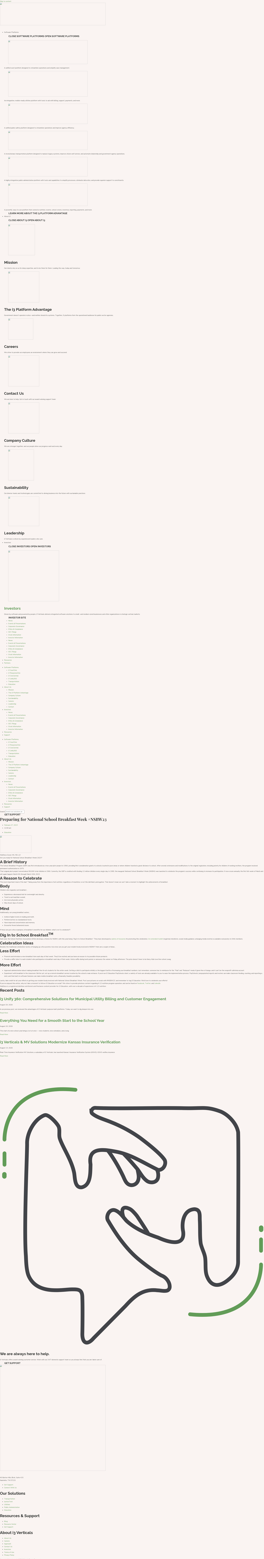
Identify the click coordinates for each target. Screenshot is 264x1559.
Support (7, 735)
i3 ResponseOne (14, 673)
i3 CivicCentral (13, 676)
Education (11, 684)
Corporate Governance (16, 626)
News (10, 621)
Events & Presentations (17, 623)
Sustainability (13, 698)
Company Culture (14, 695)
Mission (11, 690)
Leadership (12, 704)
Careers (11, 701)
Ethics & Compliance (15, 629)
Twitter (148, 983)
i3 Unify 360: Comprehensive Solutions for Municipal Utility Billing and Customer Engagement (83, 999)
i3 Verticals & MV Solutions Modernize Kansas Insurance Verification (60, 1042)
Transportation (13, 681)
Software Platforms (11, 667)
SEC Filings (12, 632)
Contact (11, 707)
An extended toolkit (155, 939)
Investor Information (15, 638)
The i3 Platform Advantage (18, 693)
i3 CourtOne (12, 670)
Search (2, 812)
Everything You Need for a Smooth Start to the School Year (52, 1020)
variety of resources (118, 939)
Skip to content (5, 1)
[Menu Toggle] (4, 28)
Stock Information (14, 635)
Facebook (140, 983)
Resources (8, 732)
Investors (12, 608)
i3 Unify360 (12, 679)
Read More (4, 1013)
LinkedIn (157, 983)
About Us (7, 687)
